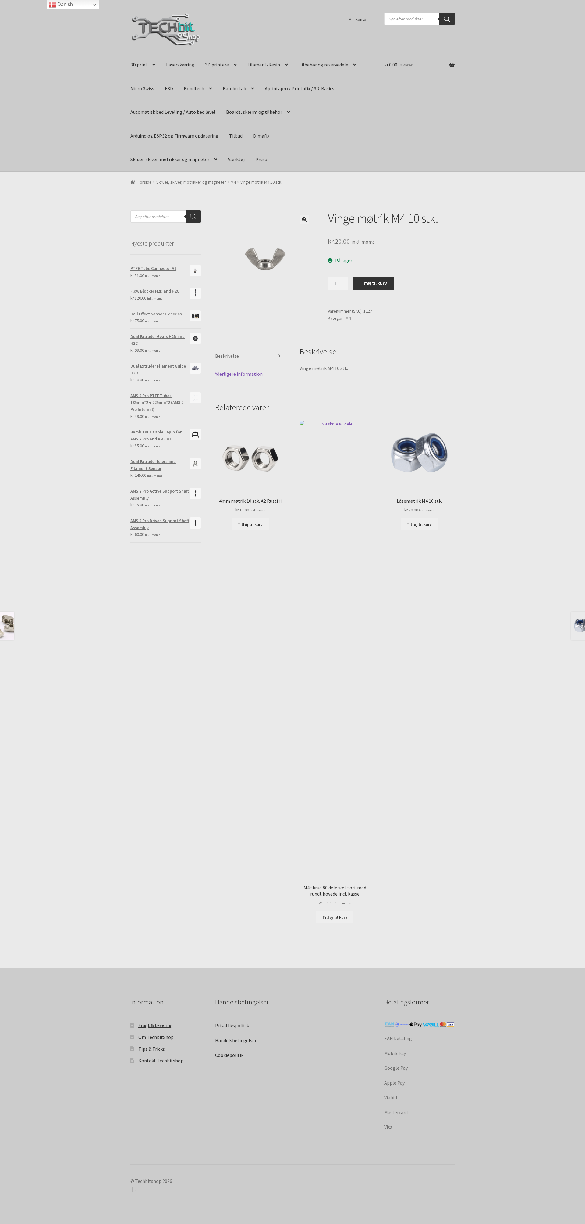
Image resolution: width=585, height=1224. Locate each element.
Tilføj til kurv (373, 283)
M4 (233, 182)
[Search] (447, 19)
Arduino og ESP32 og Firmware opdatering (174, 136)
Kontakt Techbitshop (160, 1060)
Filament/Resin (263, 65)
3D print (138, 65)
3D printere (217, 65)
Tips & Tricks (151, 1049)
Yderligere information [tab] (239, 374)
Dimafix (261, 136)
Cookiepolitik (229, 1055)
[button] (304, 219)
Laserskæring (180, 65)
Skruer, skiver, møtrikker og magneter (169, 159)
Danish (64, 4)
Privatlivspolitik (232, 1025)
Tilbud (236, 136)
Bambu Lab (234, 88)
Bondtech (194, 88)
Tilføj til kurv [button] (250, 524)
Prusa (261, 159)
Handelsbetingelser (236, 1040)
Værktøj (236, 159)
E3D (169, 88)
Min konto (357, 19)
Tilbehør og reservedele (323, 65)
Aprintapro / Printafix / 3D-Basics (299, 88)
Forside (145, 182)
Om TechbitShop (156, 1037)
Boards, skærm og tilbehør (254, 112)
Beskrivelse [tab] (227, 356)
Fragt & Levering (155, 1025)
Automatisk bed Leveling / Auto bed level (172, 112)
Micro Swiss (142, 88)
